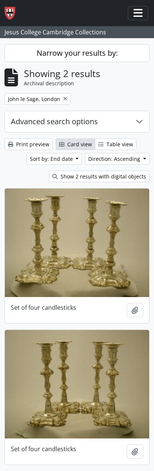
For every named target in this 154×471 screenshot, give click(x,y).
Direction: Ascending (115, 158)
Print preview (32, 144)
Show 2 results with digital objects (102, 176)
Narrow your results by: (77, 53)
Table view (119, 144)
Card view (79, 144)
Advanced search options (54, 121)
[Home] (12, 13)
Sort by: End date (52, 158)
